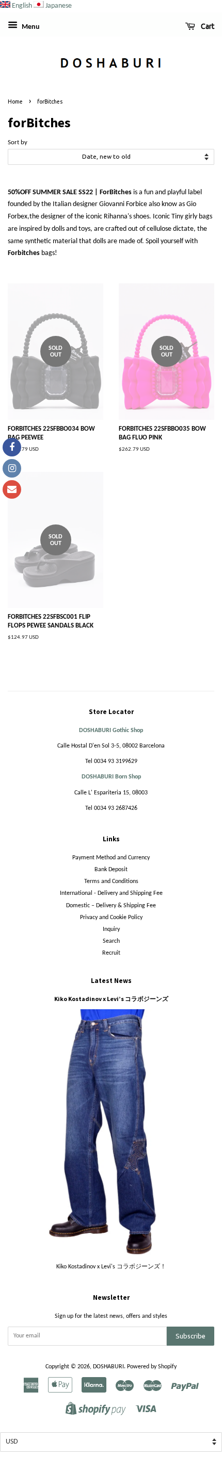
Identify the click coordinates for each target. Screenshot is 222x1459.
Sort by (17, 143)
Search (111, 941)
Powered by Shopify (152, 1367)
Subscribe (190, 1335)
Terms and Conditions (111, 881)
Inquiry (111, 929)
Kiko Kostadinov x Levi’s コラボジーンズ (111, 999)
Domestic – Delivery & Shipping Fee (111, 906)
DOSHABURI (108, 1367)
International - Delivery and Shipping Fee (111, 893)
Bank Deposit (111, 870)
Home (15, 101)
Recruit (111, 953)
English (22, 6)
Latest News (111, 980)
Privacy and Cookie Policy (111, 917)
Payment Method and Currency (111, 858)
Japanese (58, 6)
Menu (30, 27)
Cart (206, 26)
